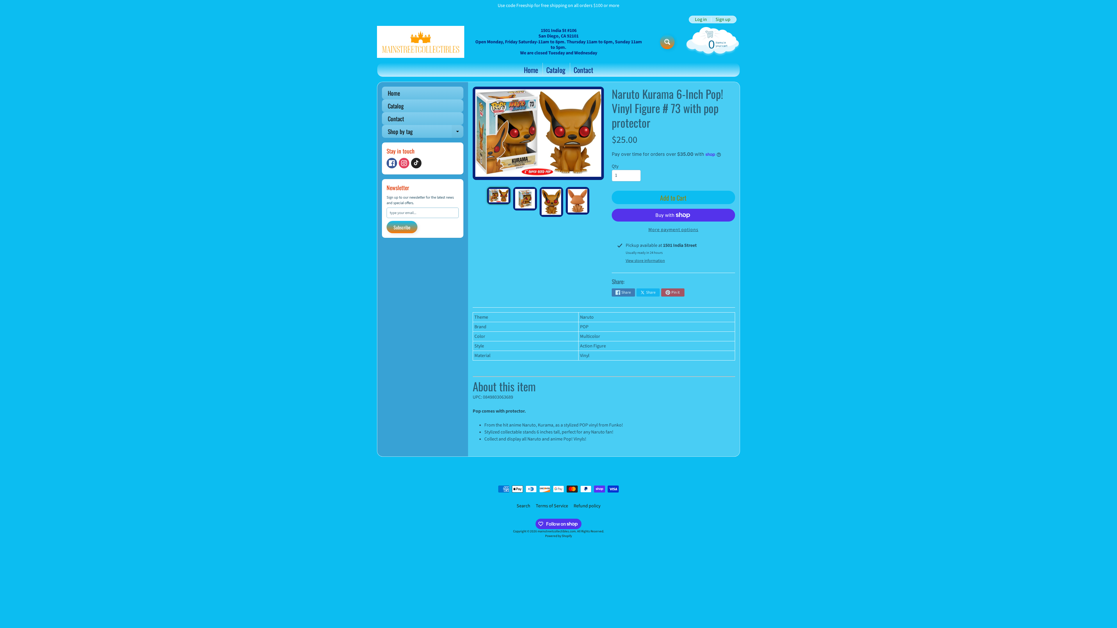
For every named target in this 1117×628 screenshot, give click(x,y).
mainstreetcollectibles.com (557, 531)
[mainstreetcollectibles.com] (420, 42)
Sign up (723, 19)
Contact (583, 70)
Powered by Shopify (558, 536)
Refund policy (587, 506)
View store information (645, 261)
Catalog (555, 70)
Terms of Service (552, 506)
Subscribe (402, 227)
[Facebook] (392, 163)
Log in (701, 19)
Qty (615, 166)
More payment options (673, 229)
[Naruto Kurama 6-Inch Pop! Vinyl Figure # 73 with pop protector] (499, 196)
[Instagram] (404, 163)
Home (531, 70)
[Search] (667, 42)
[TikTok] (416, 163)
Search (523, 506)
